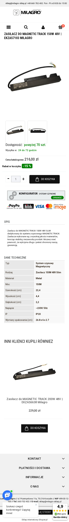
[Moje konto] (43, 27)
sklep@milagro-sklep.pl (15, 3)
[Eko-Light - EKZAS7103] (15, 130)
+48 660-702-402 (35, 3)
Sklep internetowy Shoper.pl (34, 519)
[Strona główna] (34, 12)
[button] (8, 27)
